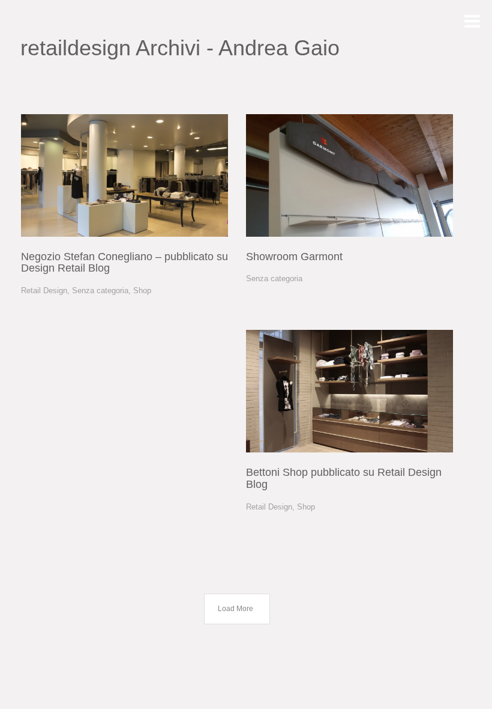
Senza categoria (100, 290)
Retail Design (44, 290)
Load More (235, 608)
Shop (142, 290)
